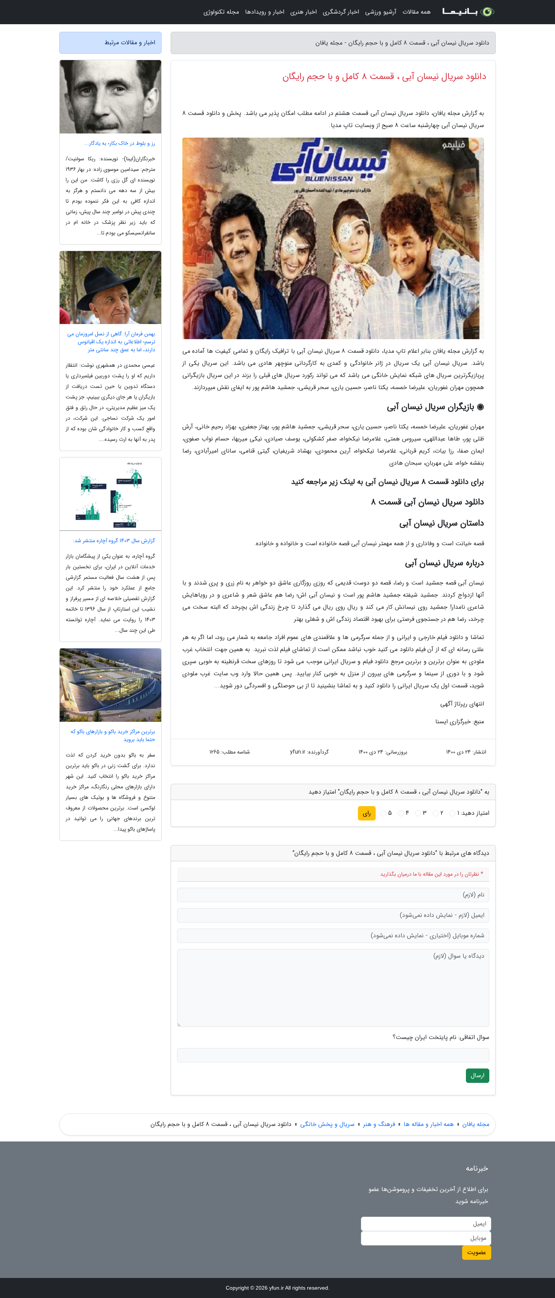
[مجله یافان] (468, 12)
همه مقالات (416, 12)
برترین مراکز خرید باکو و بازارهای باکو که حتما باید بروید (113, 736)
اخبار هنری (303, 12)
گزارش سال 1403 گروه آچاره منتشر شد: (114, 541)
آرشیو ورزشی (380, 12)
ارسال (477, 1075)
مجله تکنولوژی (221, 12)
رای (367, 813)
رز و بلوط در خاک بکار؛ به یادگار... (120, 143)
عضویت (476, 1252)
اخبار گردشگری (341, 12)
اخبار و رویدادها (264, 12)
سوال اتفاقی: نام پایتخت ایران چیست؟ (441, 1037)
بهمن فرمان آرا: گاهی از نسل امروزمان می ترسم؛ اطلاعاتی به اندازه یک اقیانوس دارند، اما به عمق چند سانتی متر (111, 342)
